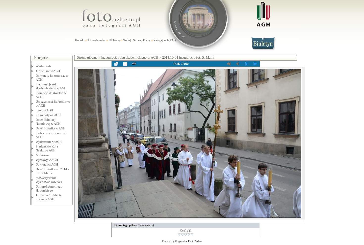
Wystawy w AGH (47, 160)
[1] (179, 234)
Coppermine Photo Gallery (188, 241)
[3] (185, 234)
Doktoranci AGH (47, 164)
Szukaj (127, 40)
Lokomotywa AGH (48, 115)
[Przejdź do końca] (255, 64)
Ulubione (114, 40)
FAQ (173, 40)
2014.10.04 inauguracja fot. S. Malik (188, 57)
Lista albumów (96, 40)
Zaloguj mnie (161, 40)
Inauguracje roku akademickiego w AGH (51, 86)
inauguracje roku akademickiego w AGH (129, 57)
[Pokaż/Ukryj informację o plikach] (125, 64)
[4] (188, 234)
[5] (192, 234)
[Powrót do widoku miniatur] (116, 64)
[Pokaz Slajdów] (134, 64)
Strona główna (141, 40)
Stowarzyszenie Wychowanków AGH (49, 180)
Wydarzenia (44, 66)
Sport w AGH (44, 110)
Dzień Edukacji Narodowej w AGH (48, 121)
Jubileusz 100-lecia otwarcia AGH (49, 197)
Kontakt (79, 40)
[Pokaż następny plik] (246, 64)
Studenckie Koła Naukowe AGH (47, 148)
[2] (182, 234)
